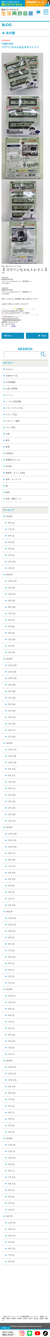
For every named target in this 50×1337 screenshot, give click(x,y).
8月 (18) (11, 691)
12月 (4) (11, 1223)
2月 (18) (11, 814)
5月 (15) (11, 879)
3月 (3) (11, 1119)
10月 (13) (12, 1080)
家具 (8, 440)
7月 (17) (11, 866)
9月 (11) (11, 600)
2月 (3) (11, 1125)
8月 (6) (11, 1015)
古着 (8, 434)
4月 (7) (11, 1112)
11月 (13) (12, 840)
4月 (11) (11, 1035)
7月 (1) (11, 1022)
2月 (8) (11, 646)
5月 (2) (11, 1106)
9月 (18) (11, 685)
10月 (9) (11, 594)
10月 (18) (12, 678)
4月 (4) (11, 1196)
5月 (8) (11, 626)
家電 (8, 447)
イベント (9, 395)
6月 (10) (11, 957)
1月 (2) (11, 568)
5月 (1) (11, 963)
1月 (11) (11, 652)
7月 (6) (11, 1255)
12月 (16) (12, 749)
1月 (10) (11, 905)
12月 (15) (12, 665)
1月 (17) (11, 821)
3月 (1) (11, 970)
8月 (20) (11, 607)
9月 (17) (11, 853)
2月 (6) (11, 976)
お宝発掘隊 (10, 382)
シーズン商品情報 (13, 401)
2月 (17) (11, 730)
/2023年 (9, 743)
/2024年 (9, 659)
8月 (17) (11, 775)
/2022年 (9, 827)
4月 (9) (11, 633)
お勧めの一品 (11, 375)
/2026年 (9, 516)
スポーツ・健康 (12, 421)
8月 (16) (11, 860)
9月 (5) (11, 1164)
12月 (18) (12, 834)
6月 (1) (11, 536)
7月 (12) (11, 613)
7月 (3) (11, 529)
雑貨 (8, 492)
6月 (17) (11, 788)
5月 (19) (11, 711)
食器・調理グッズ (13, 499)
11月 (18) (12, 672)
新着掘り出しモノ (13, 460)
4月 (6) (11, 549)
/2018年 (9, 1138)
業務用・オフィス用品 (15, 473)
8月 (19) (11, 1093)
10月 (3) (11, 1002)
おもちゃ (9, 369)
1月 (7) (11, 1054)
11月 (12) (12, 924)
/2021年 (9, 911)
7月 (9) (11, 950)
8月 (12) (11, 1248)
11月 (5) (11, 1229)
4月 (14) (11, 717)
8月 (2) (11, 523)
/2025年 (9, 574)
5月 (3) (11, 542)
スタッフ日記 (11, 414)
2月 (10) (11, 561)
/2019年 (9, 1060)
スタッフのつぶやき (14, 408)
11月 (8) (11, 587)
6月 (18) (11, 704)
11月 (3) (11, 1151)
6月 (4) (11, 1261)
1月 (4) (11, 1132)
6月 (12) (11, 1184)
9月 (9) (11, 1242)
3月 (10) (11, 639)
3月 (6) (11, 1203)
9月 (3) (11, 937)
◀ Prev (8, 335)
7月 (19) (11, 782)
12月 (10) (12, 581)
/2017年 (9, 1216)
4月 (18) (11, 801)
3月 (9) (11, 892)
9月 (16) (11, 1086)
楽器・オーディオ (13, 479)
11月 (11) (12, 1073)
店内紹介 (9, 453)
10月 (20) (12, 847)
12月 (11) (12, 918)
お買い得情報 (11, 388)
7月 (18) (11, 698)
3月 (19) (11, 808)
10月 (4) (11, 1235)
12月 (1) (11, 996)
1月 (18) (11, 736)
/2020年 (9, 989)
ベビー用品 (10, 427)
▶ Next (42, 335)
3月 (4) (11, 555)
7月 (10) (11, 1177)
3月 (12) (11, 1041)
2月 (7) (11, 899)
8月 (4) (11, 944)
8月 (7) (11, 1171)
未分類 (13, 326)
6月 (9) (11, 620)
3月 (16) (11, 724)
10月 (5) (11, 931)
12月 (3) (11, 1145)
